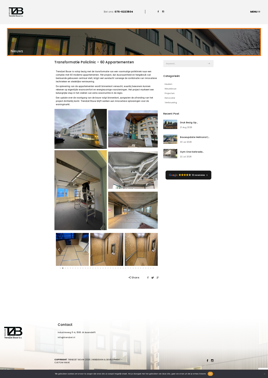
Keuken (168, 84)
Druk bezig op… (189, 122)
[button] (59, 249)
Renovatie (170, 98)
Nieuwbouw (170, 88)
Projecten (170, 93)
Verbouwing (171, 102)
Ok (210, 374)
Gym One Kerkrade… (192, 151)
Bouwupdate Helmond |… (195, 137)
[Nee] (264, 373)
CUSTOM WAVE (62, 362)
